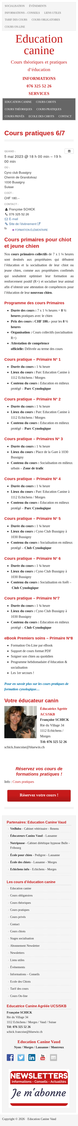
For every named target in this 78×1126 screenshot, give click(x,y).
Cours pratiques (48, 109)
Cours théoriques (18, 109)
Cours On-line (15, 26)
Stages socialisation (22, 938)
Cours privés (14, 116)
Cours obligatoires (46, 19)
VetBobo (15, 828)
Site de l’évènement (22, 224)
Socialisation (15, 6)
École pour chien (21, 855)
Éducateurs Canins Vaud (26, 835)
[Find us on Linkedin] (31, 1057)
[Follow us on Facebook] (10, 1057)
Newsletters (17, 952)
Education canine (39, 44)
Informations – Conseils (22, 12)
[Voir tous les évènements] (69, 151)
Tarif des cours (16, 19)
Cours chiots (46, 101)
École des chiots (20, 862)
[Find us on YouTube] (42, 1057)
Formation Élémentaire (31, 229)
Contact (65, 116)
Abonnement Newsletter (25, 945)
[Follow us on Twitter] (21, 1057)
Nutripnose (17, 843)
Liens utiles (52, 12)
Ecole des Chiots (41, 116)
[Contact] (53, 1057)
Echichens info (19, 869)
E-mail (13, 219)
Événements (37, 6)
